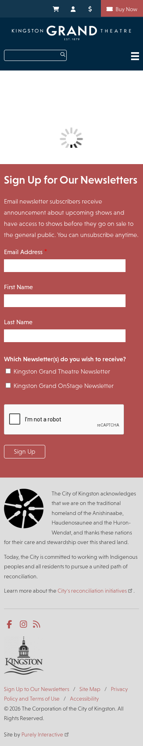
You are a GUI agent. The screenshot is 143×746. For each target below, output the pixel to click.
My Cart (55, 8)
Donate (91, 8)
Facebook (11, 624)
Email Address (23, 252)
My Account (73, 8)
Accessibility (84, 698)
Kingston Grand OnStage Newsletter (64, 385)
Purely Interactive (42, 734)
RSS (37, 624)
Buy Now (126, 9)
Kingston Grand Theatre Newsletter (62, 371)
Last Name (18, 322)
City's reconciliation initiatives (92, 590)
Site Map (89, 689)
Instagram (24, 624)
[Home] (71, 32)
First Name (18, 287)
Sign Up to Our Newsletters (36, 689)
